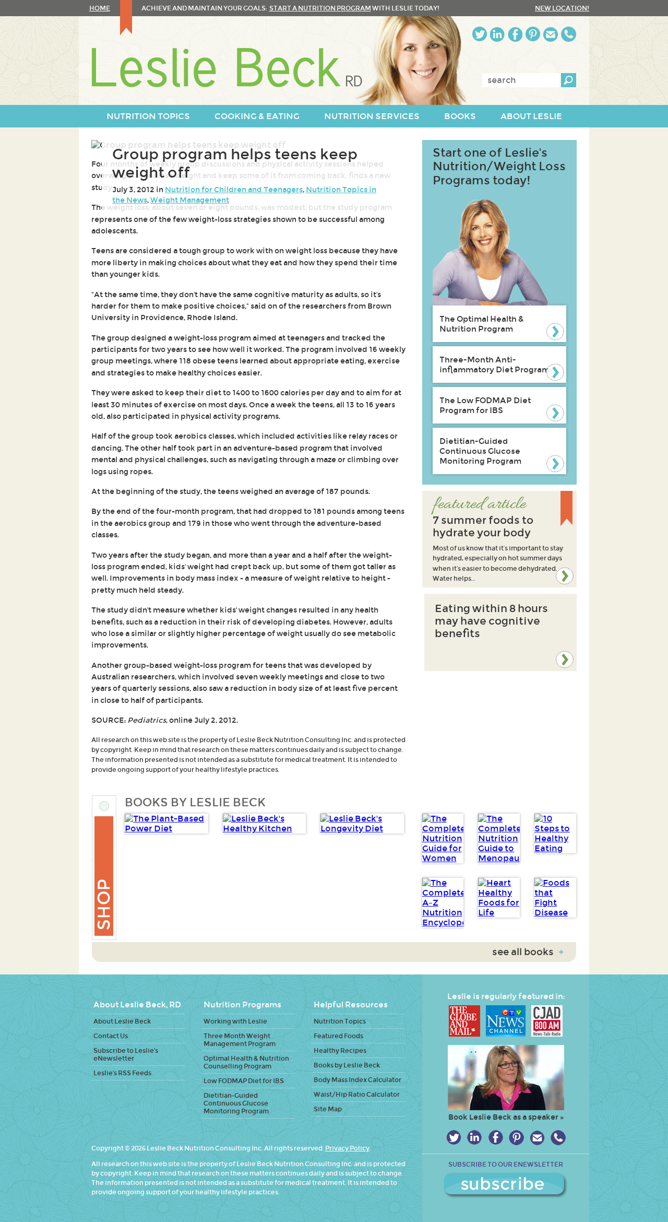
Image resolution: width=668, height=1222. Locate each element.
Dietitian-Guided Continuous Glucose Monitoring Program (480, 451)
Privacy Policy (347, 1148)
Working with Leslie (235, 1021)
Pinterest (533, 34)
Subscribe (506, 1185)
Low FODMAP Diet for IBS (244, 1081)
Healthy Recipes (340, 1050)
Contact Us (110, 1036)
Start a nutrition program (320, 8)
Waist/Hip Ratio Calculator (357, 1094)
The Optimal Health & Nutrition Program (481, 324)
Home (99, 8)
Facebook (515, 34)
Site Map (328, 1109)
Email (550, 34)
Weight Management (189, 200)
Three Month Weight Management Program (240, 1040)
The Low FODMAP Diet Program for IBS (485, 405)
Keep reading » (499, 539)
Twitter (479, 34)
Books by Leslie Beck (347, 1065)
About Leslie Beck (122, 1021)
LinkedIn (497, 34)
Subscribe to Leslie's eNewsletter (125, 1054)
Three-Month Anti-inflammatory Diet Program (494, 364)
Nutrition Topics (340, 1021)
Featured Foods (338, 1036)
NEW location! (562, 8)
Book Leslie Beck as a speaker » (506, 1117)
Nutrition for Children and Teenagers (234, 189)
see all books (528, 952)
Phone (568, 34)
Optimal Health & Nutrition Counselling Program (246, 1062)
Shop (104, 867)
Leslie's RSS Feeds (122, 1073)
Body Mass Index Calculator (357, 1080)
